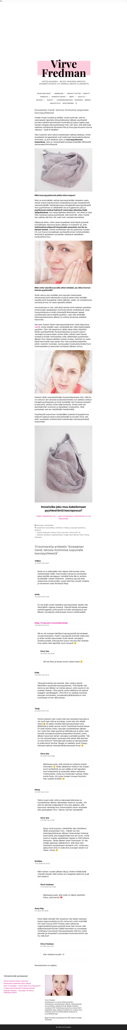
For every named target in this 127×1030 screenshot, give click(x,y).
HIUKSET (50, 100)
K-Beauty (66, 528)
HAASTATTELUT (55, 103)
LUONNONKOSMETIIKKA (65, 100)
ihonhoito (59, 528)
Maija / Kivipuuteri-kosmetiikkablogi (51, 623)
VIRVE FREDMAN (68, 103)
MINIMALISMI (59, 93)
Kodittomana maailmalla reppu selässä (17, 983)
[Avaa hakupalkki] (76, 103)
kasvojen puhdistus (78, 528)
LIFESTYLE (81, 97)
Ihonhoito (40, 525)
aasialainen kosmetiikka (46, 528)
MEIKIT (71, 97)
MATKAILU (39, 100)
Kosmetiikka (49, 525)
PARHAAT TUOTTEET (74, 93)
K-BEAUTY (86, 93)
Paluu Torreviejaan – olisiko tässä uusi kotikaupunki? (22, 986)
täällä (37, 327)
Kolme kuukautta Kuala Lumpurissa (16, 981)
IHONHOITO (44, 97)
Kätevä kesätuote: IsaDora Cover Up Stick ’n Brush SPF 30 (58, 532)
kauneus (38, 530)
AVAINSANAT (78, 100)
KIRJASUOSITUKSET (44, 93)
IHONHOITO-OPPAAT (59, 97)
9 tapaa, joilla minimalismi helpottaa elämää (19, 988)
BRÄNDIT (88, 100)
